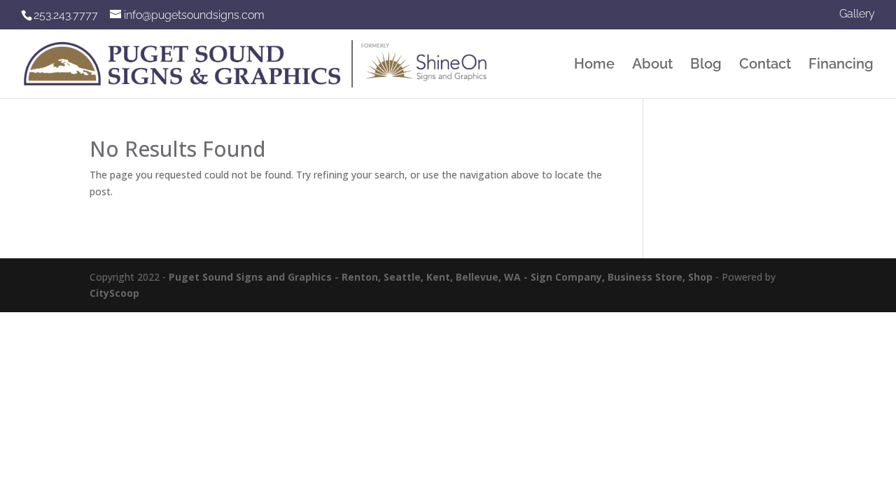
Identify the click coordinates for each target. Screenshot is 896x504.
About (652, 65)
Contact (765, 65)
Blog (706, 65)
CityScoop (114, 293)
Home (594, 65)
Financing (841, 65)
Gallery (857, 14)
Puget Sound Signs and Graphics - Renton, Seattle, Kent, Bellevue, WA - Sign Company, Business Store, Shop (441, 277)
